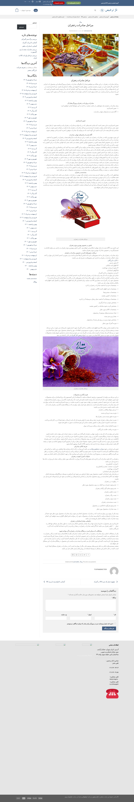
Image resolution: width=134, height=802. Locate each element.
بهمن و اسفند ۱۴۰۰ (31, 266)
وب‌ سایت (64, 614)
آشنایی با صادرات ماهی (29, 46)
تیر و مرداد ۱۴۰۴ (31, 124)
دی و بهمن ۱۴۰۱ (31, 228)
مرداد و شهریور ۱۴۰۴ (30, 121)
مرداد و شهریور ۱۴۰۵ (30, 80)
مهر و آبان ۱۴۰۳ (32, 155)
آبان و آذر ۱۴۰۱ (32, 235)
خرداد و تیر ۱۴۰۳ (31, 169)
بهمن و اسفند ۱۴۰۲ (31, 183)
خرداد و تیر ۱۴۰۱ (31, 252)
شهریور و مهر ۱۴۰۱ (30, 241)
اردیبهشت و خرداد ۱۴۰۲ (29, 214)
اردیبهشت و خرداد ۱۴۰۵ (29, 90)
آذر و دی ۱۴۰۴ (32, 107)
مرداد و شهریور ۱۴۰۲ (30, 204)
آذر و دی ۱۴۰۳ (32, 148)
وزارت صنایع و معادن (96, 449)
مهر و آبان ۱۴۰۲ (32, 197)
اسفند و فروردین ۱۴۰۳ (29, 138)
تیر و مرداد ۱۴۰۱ (31, 248)
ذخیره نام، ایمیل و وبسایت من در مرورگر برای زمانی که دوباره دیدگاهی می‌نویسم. (90, 623)
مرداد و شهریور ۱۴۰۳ (30, 162)
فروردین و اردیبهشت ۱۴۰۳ (28, 176)
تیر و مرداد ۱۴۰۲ (31, 207)
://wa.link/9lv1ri (84, 655)
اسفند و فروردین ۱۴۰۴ (29, 97)
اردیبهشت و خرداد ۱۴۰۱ (29, 255)
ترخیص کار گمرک (77, 335)
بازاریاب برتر (68, 797)
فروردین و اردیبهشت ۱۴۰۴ (28, 135)
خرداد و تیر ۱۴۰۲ (31, 210)
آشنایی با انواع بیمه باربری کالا (55, 582)
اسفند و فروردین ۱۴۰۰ (29, 262)
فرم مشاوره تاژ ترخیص (58, 17)
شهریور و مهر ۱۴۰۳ (30, 159)
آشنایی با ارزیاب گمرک (29, 42)
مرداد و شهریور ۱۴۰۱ (30, 245)
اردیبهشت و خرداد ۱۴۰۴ (29, 131)
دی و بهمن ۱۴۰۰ (31, 269)
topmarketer (88, 30)
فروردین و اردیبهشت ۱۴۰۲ (28, 217)
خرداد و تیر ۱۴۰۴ (31, 128)
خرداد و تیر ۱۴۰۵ (31, 87)
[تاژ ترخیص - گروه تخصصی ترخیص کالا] (109, 10)
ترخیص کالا (84, 17)
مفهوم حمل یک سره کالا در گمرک (104, 582)
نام (115, 614)
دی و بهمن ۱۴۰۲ (31, 186)
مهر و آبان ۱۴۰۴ (32, 114)
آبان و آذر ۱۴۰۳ (32, 152)
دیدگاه (114, 597)
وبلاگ (80, 22)
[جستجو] (95, 10)
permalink (76, 562)
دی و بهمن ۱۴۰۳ (31, 145)
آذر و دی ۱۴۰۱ (32, 231)
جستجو (35, 23)
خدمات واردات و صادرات (73, 17)
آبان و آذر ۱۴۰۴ (32, 111)
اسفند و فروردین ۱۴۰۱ (29, 221)
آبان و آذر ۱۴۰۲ (32, 193)
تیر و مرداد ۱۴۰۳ (31, 166)
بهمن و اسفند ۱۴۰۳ (31, 142)
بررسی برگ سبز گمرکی (29, 39)
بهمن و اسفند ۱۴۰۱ (31, 224)
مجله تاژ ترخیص (114, 17)
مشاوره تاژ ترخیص (93, 17)
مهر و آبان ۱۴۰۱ (32, 238)
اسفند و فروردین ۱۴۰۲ (29, 179)
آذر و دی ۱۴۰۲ (32, 190)
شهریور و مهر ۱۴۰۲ (30, 200)
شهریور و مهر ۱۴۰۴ (30, 118)
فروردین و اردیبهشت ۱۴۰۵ (28, 93)
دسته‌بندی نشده (32, 278)
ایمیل (89, 614)
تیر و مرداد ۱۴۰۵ (31, 83)
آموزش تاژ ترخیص (104, 17)
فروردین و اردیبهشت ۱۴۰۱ (28, 259)
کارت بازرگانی (112, 260)
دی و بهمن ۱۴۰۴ (31, 104)
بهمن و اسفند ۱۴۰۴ (31, 100)
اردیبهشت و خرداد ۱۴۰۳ (29, 173)
